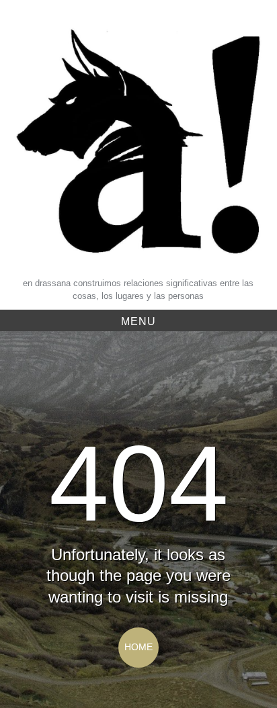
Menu (138, 321)
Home (138, 646)
